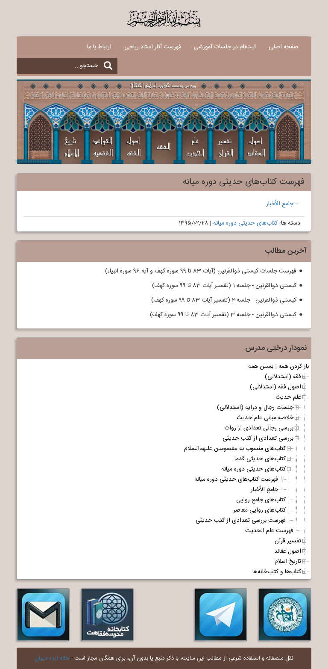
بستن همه (260, 366)
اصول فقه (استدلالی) (275, 387)
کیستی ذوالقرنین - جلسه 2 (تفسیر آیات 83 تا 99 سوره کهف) (223, 300)
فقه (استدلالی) (283, 377)
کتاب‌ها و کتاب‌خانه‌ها (276, 572)
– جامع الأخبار (282, 204)
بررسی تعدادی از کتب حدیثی (258, 438)
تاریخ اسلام (288, 562)
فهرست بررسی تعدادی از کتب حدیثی (241, 520)
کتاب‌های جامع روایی (261, 500)
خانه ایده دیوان (52, 658)
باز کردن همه (293, 366)
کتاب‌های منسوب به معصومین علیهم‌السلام (235, 449)
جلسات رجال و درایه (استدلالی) (255, 408)
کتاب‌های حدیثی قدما (260, 459)
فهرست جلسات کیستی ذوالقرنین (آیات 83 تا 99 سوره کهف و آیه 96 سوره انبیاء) (200, 271)
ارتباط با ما (99, 47)
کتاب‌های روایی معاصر (259, 510)
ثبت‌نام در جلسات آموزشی (225, 47)
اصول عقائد (287, 551)
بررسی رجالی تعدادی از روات (258, 428)
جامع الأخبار (264, 490)
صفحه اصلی (284, 47)
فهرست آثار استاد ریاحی (152, 47)
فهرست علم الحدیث (269, 531)
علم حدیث (288, 397)
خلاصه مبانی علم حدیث (265, 418)
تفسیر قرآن (288, 541)
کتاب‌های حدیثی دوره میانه (245, 223)
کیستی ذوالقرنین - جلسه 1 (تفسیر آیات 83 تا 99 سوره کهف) (224, 286)
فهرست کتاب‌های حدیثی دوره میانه (236, 479)
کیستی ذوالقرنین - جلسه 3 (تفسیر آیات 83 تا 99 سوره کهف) (223, 315)
